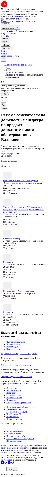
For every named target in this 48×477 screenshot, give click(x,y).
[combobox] (13, 85)
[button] (4, 51)
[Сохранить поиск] (3, 105)
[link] (5, 45)
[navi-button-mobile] (3, 59)
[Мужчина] (7, 175)
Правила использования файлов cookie (18, 21)
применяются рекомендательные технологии (23, 446)
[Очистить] (5, 94)
